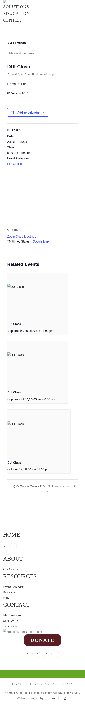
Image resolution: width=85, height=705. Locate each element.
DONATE (43, 640)
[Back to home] (16, 12)
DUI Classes (15, 164)
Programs (9, 592)
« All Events (16, 42)
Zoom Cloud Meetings (21, 236)
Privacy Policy (42, 684)
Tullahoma (10, 626)
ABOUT (13, 558)
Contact (69, 684)
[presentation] (37, 295)
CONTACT (16, 604)
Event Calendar (13, 587)
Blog (6, 597)
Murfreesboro (12, 615)
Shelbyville (10, 620)
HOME (11, 534)
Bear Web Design (55, 698)
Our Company (13, 569)
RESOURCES (20, 576)
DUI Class (14, 324)
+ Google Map (39, 241)
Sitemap (15, 684)
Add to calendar (28, 112)
